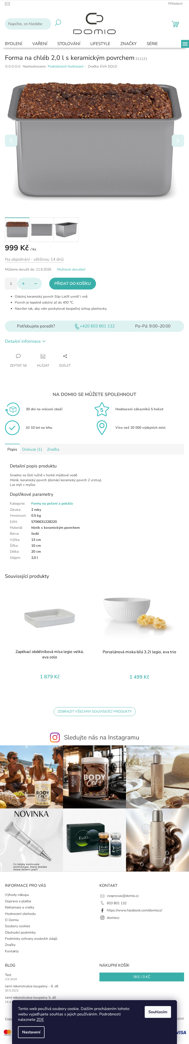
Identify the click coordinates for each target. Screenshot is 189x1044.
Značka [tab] (53, 449)
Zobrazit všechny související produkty (95, 711)
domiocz (113, 917)
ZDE (40, 1019)
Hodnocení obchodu (20, 913)
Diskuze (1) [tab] (32, 449)
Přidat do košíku (72, 283)
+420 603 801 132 (97, 326)
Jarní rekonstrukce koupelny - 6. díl (31, 986)
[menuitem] (13, 44)
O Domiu (12, 920)
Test (8, 975)
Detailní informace (23, 341)
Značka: (102, 66)
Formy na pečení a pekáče (52, 503)
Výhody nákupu (17, 894)
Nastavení (31, 1032)
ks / (141, 977)
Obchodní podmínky (20, 932)
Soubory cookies (17, 926)
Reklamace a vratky (19, 907)
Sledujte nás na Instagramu (101, 737)
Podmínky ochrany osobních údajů (31, 938)
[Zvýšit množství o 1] (23, 284)
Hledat (58, 24)
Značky (10, 944)
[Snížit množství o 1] (36, 284)
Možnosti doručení (71, 269)
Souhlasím (157, 1012)
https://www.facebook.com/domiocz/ (134, 910)
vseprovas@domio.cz (123, 895)
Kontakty (12, 951)
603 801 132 (116, 903)
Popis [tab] (12, 449)
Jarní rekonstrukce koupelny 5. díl (30, 997)
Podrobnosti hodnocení (65, 66)
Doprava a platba (18, 901)
